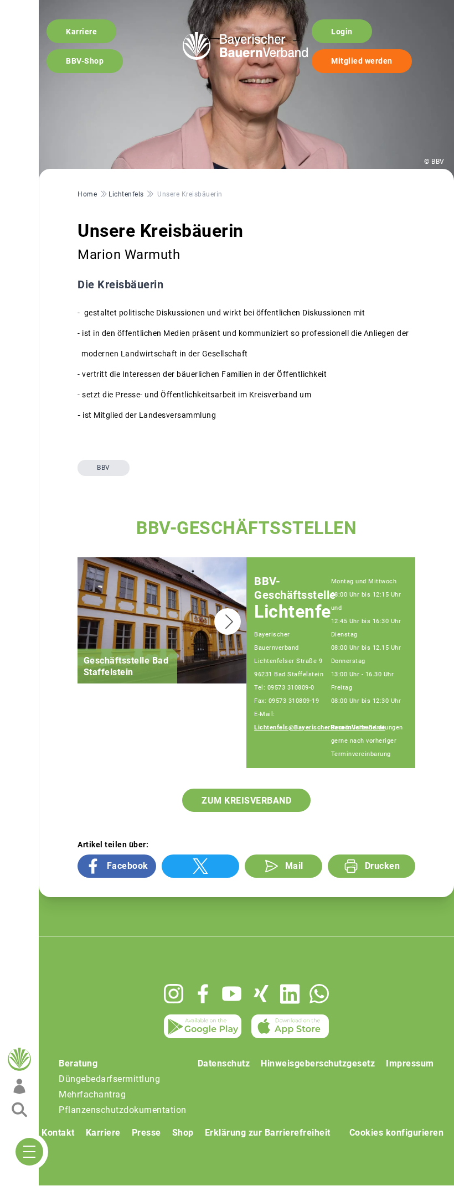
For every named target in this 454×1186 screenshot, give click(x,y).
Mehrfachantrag (92, 1094)
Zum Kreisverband (246, 800)
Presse (146, 1132)
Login (342, 31)
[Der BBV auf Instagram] (173, 993)
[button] (227, 621)
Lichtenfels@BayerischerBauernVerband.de (319, 727)
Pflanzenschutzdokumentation (123, 1110)
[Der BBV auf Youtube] (231, 993)
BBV (103, 468)
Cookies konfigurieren (396, 1132)
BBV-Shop (85, 60)
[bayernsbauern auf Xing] (261, 993)
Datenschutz (224, 1063)
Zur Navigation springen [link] (47, 8)
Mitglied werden (362, 60)
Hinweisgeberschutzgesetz (318, 1063)
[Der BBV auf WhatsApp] (319, 993)
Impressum (410, 1063)
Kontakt (58, 1132)
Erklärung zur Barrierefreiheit (268, 1132)
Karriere (81, 31)
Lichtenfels (299, 612)
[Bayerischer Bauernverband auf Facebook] (203, 993)
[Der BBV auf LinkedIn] (290, 994)
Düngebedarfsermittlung (109, 1079)
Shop (183, 1132)
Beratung (78, 1063)
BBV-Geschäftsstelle (295, 588)
